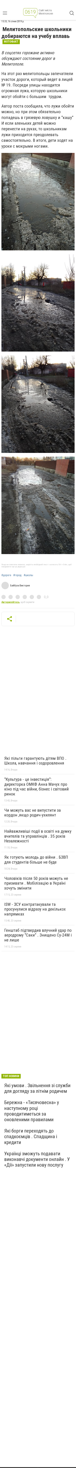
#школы (28, 575)
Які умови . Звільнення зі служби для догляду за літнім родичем (37, 1088)
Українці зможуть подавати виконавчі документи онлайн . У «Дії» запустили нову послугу (37, 1159)
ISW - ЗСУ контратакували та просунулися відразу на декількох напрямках (35, 909)
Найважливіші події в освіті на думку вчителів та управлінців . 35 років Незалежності (37, 836)
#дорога (6, 575)
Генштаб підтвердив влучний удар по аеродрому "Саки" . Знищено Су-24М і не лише (38, 935)
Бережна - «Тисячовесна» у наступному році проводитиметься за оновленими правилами (31, 1110)
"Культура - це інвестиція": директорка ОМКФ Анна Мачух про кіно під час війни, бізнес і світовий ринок (36, 787)
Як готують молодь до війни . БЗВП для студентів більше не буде (36, 860)
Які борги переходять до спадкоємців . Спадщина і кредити (30, 1136)
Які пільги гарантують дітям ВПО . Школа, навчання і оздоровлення (35, 761)
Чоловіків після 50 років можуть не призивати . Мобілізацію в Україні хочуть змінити (36, 883)
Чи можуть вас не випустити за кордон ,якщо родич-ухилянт (32, 813)
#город (17, 575)
